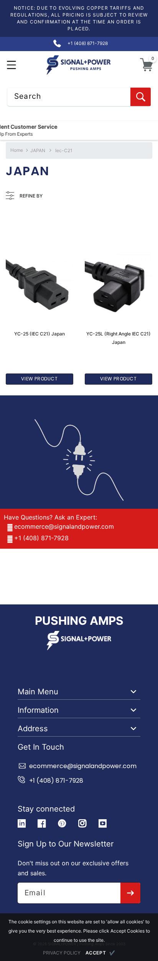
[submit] (130, 893)
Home (16, 150)
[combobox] (79, 97)
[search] (140, 97)
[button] (12, 65)
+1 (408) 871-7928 (41, 538)
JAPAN (38, 150)
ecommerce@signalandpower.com (64, 526)
